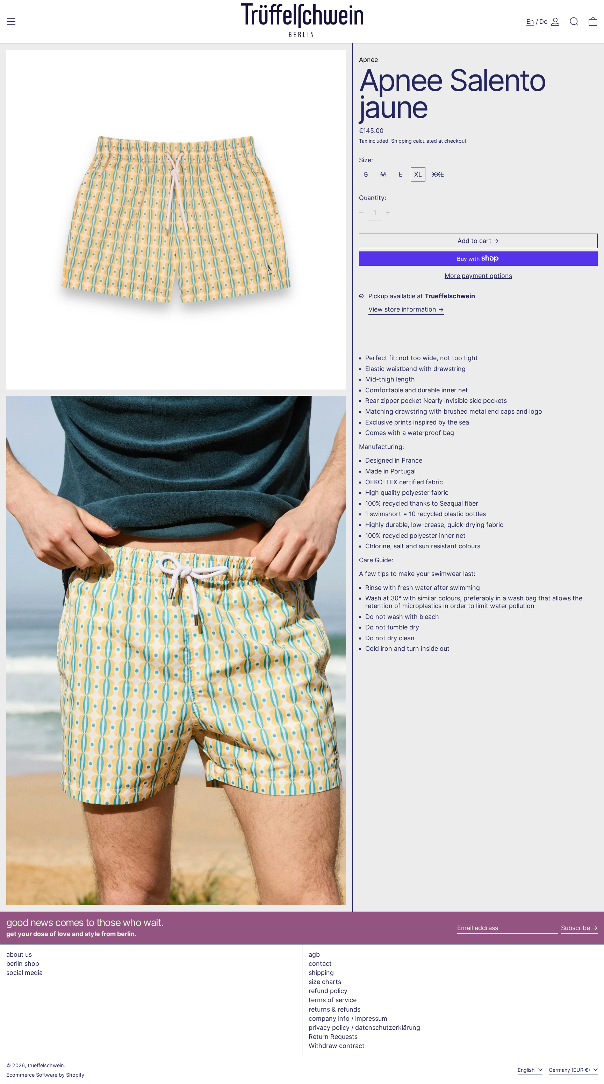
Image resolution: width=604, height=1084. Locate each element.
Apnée (368, 59)
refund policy (328, 990)
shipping (321, 972)
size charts (325, 981)
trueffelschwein (46, 1065)
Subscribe (575, 928)
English (527, 1070)
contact (320, 963)
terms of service (333, 1000)
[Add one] (388, 213)
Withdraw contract (337, 1045)
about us (19, 954)
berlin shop (22, 963)
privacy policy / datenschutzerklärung (364, 1027)
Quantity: (372, 197)
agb (314, 954)
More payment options (478, 275)
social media (24, 972)
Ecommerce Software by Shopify (45, 1075)
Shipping (401, 141)
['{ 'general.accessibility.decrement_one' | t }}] (361, 213)
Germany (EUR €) (570, 1070)
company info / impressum (348, 1018)
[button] (574, 21)
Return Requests (333, 1036)
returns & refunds (334, 1009)
